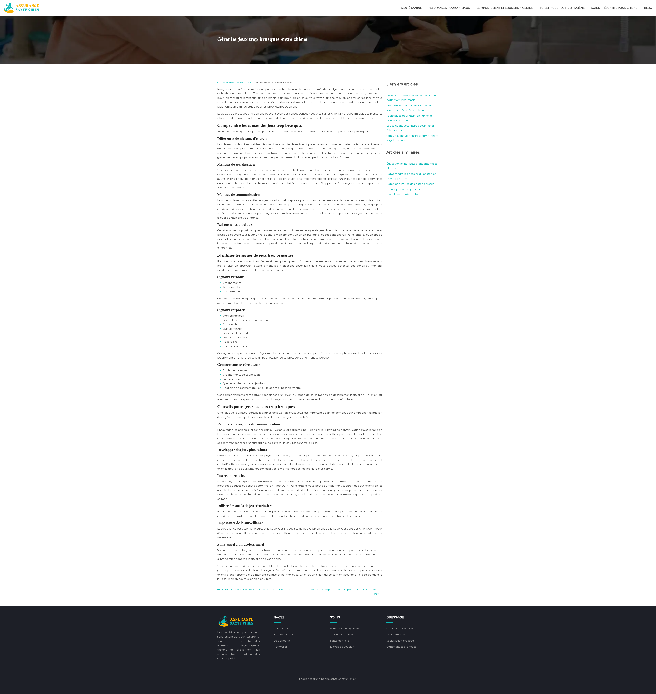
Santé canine (411, 7)
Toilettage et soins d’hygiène (562, 7)
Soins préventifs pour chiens (614, 7)
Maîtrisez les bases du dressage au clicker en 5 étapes (255, 589)
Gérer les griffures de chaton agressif (410, 183)
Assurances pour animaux (449, 7)
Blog (648, 7)
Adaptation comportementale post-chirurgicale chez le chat (343, 592)
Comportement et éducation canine (505, 7)
